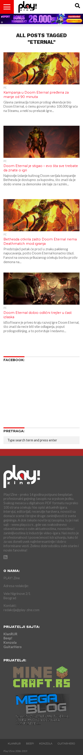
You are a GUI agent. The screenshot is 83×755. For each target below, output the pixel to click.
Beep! (7, 638)
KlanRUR (10, 634)
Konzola (10, 642)
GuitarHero (12, 647)
